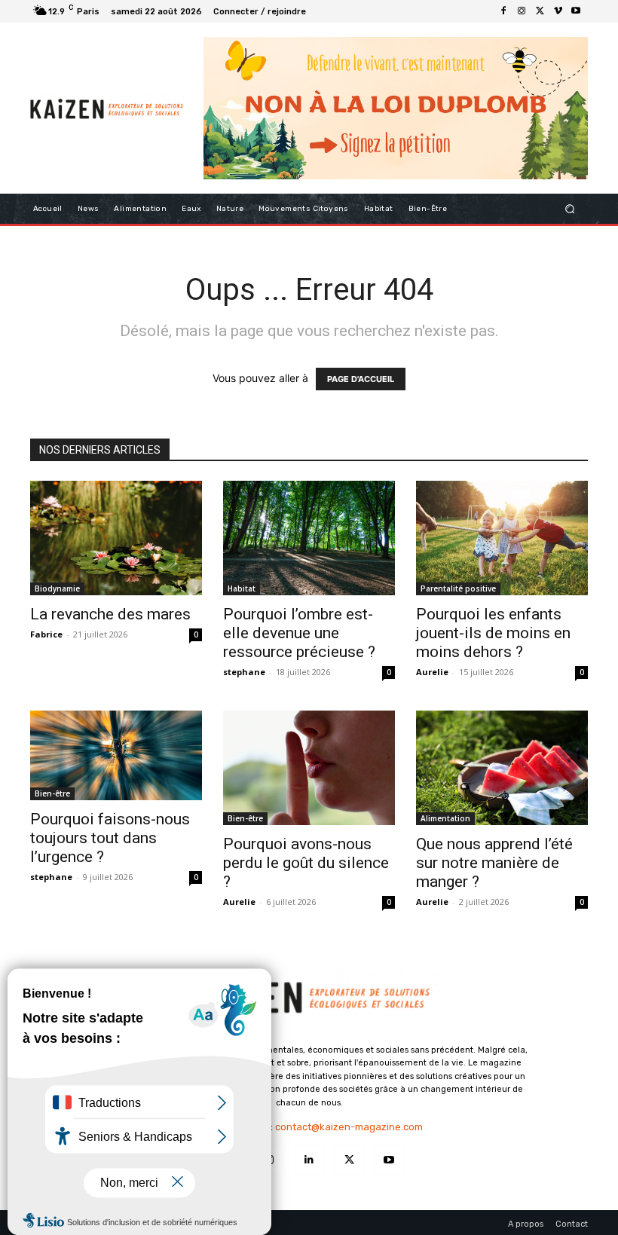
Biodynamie (57, 588)
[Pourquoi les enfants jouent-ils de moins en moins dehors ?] (502, 538)
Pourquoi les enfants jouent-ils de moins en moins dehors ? (493, 633)
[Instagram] (521, 11)
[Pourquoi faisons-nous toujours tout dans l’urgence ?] (116, 755)
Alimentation (445, 818)
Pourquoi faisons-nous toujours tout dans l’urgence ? (110, 838)
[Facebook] (503, 11)
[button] (570, 208)
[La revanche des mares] (116, 538)
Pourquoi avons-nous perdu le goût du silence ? (306, 863)
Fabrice (46, 634)
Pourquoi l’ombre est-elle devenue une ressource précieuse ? (299, 633)
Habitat (241, 588)
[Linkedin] (308, 1160)
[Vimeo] (558, 11)
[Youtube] (576, 11)
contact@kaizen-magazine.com (349, 1127)
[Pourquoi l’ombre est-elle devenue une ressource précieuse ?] (309, 538)
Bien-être (52, 793)
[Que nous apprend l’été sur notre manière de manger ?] (502, 768)
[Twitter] (540, 11)
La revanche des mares (110, 614)
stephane (244, 671)
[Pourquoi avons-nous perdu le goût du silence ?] (309, 768)
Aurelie (432, 671)
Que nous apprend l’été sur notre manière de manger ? (494, 863)
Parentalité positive (458, 588)
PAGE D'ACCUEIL (360, 379)
